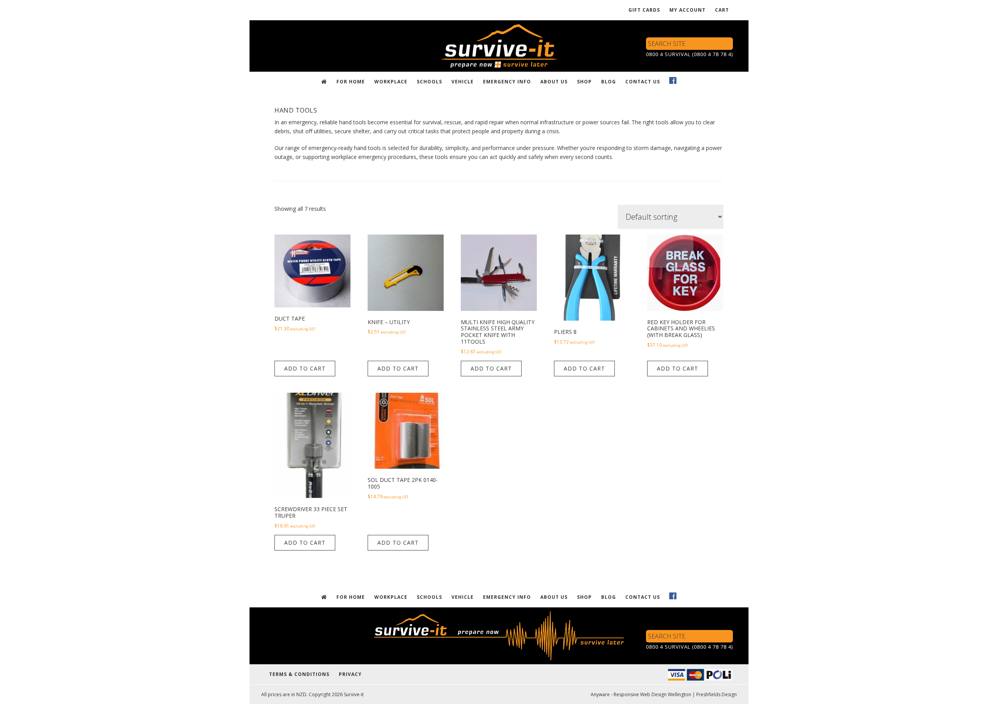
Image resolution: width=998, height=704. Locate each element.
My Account (687, 10)
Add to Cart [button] (305, 368)
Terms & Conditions (299, 674)
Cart (722, 10)
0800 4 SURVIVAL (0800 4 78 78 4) (689, 54)
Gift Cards (644, 10)
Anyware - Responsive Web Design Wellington (641, 694)
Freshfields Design (716, 694)
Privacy (350, 674)
